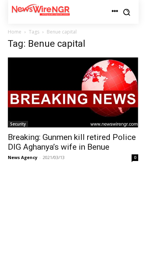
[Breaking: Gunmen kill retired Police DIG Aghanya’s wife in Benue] (73, 92)
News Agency (22, 157)
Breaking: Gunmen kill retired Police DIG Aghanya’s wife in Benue (72, 142)
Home (14, 31)
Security (18, 124)
